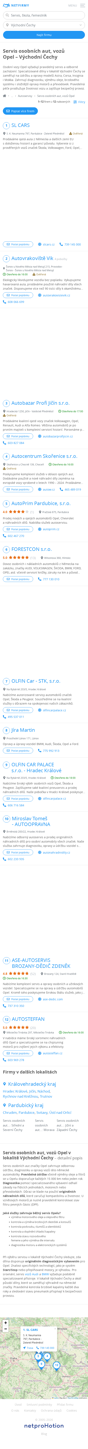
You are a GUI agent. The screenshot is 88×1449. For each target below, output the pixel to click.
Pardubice (27, 1112)
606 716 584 (16, 805)
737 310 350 (16, 1006)
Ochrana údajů (51, 1410)
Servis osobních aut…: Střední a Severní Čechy (14, 1125)
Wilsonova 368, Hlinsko (57, 557)
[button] (47, 1357)
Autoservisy (25, 96)
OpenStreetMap (73, 1398)
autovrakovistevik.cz (56, 295)
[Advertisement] (44, 196)
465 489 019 (73, 489)
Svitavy (41, 1112)
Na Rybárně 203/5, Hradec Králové (26, 689)
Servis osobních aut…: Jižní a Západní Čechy (68, 1125)
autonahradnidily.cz (56, 852)
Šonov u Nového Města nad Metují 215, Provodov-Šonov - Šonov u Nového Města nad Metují (34, 268)
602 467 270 (16, 536)
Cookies (72, 1410)
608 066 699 (16, 302)
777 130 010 (51, 579)
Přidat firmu (65, 1404)
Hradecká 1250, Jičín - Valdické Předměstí (30, 411)
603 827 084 (16, 443)
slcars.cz (49, 244)
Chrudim (10, 1112)
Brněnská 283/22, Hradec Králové (26, 831)
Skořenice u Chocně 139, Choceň (25, 464)
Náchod (43, 1091)
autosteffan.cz (52, 1053)
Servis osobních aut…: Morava (44, 1125)
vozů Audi (31, 1274)
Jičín (32, 1091)
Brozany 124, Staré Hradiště (60, 973)
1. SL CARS (30, 1330)
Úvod (18, 1404)
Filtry (81, 102)
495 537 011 (16, 717)
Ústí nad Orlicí (60, 1112)
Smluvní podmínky (39, 1404)
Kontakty (30, 1410)
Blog (44, 1434)
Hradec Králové (15, 1091)
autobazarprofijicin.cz (58, 436)
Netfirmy (20, 5)
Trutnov (46, 1096)
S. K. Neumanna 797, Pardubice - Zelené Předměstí (35, 133)
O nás (15, 1410)
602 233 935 (16, 859)
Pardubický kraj (25, 1105)
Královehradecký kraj (32, 1084)
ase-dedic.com (53, 999)
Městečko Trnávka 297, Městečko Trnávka (30, 1032)
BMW (45, 1274)
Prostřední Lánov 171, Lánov (23, 738)
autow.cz (49, 489)
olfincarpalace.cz (54, 710)
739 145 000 (72, 244)
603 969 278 (16, 1060)
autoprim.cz (51, 529)
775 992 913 (51, 751)
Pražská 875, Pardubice (55, 512)
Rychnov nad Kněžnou (20, 1096)
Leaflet (55, 1398)
